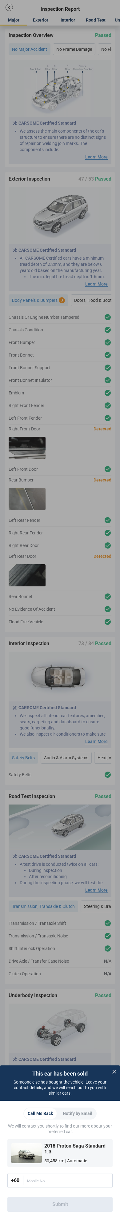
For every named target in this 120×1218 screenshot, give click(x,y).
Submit (60, 1204)
